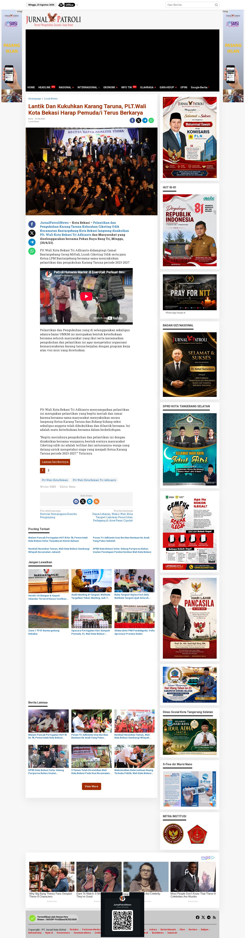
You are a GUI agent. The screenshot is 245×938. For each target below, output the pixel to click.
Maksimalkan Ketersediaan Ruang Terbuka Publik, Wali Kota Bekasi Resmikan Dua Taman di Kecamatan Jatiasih (133, 772)
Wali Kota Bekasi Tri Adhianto (69, 234)
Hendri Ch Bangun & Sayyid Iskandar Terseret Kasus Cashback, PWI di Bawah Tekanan (48, 597)
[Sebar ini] (132, 120)
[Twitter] (83, 501)
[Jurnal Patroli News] (53, 19)
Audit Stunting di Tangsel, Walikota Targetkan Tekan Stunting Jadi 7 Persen (90, 596)
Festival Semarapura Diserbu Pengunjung (58, 514)
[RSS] (96, 501)
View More (91, 786)
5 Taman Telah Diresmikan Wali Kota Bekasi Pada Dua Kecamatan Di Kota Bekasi (90, 772)
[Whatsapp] (151, 120)
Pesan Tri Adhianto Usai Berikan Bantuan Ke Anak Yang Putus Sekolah (121, 539)
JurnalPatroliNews (54, 222)
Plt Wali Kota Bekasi (55, 480)
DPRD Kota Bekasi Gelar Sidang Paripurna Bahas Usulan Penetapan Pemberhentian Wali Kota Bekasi (122, 550)
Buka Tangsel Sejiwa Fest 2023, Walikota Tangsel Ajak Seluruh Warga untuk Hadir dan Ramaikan (133, 596)
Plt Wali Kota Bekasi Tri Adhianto (94, 480)
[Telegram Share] (145, 120)
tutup (19, 11)
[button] (216, 5)
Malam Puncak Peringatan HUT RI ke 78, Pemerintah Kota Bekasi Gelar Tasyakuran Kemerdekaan (58, 539)
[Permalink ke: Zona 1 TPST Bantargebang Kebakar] (48, 616)
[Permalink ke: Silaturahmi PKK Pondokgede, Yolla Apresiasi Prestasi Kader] (134, 616)
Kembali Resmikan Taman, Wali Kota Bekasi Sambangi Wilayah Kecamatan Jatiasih (58, 550)
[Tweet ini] (138, 120)
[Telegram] (90, 501)
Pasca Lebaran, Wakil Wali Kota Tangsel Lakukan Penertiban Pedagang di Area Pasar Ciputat (112, 515)
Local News (33, 121)
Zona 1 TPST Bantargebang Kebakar (43, 632)
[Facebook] (76, 501)
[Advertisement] (122, 56)
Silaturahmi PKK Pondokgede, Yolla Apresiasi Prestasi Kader (134, 632)
